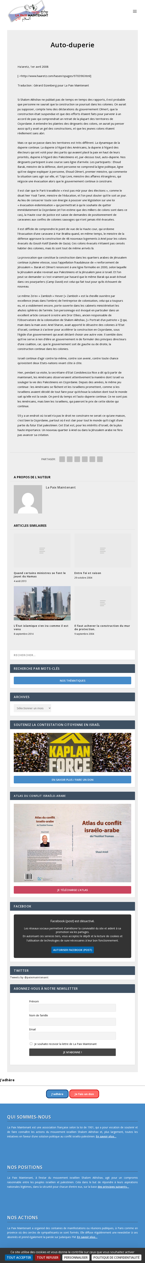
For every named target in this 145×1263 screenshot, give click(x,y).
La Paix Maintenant (61, 487)
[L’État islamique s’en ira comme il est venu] (42, 603)
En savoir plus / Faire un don (72, 779)
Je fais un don (84, 1094)
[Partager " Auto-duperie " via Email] (92, 459)
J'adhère (57, 1094)
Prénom (34, 1001)
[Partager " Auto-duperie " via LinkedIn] (85, 459)
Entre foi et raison (87, 573)
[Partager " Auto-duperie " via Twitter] (69, 459)
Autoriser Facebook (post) (72, 950)
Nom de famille (38, 1015)
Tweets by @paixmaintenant (29, 977)
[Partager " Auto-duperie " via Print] (100, 459)
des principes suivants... (113, 1186)
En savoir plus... (106, 1136)
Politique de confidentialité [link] (116, 1257)
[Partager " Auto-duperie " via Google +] (77, 459)
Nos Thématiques (72, 680)
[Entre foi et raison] (102, 551)
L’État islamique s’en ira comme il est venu (41, 627)
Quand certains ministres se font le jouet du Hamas (40, 574)
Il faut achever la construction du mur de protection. (102, 627)
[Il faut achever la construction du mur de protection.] (102, 603)
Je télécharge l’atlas (72, 890)
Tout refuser (47, 1257)
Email (32, 1029)
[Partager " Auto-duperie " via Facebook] (62, 459)
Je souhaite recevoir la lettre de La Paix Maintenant (65, 1044)
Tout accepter (19, 1257)
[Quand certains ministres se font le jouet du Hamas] (42, 551)
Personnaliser (76, 1257)
